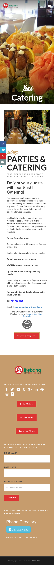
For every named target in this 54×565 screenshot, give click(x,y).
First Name (10, 453)
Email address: (13, 481)
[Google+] (30, 389)
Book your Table (27, 431)
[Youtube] (18, 389)
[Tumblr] (24, 389)
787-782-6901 (17, 300)
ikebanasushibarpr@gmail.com (27, 307)
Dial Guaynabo (19, 529)
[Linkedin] (36, 389)
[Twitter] (12, 389)
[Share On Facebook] (3, 144)
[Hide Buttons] (1, 166)
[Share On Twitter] (3, 150)
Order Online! (26, 404)
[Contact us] (3, 162)
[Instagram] (7, 394)
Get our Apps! (27, 417)
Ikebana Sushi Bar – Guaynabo (33, 314)
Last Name (10, 467)
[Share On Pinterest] (3, 156)
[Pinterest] (42, 389)
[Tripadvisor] (12, 394)
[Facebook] (7, 389)
